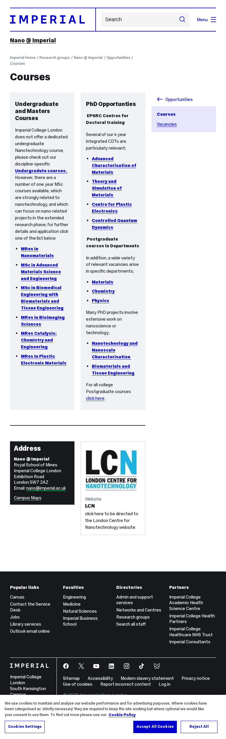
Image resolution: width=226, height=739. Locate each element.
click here (95, 398)
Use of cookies (77, 684)
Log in (164, 684)
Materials (102, 282)
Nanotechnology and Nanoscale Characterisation (115, 349)
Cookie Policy (122, 715)
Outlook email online (30, 631)
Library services (25, 624)
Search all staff (131, 624)
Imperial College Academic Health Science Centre (186, 603)
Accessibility (100, 678)
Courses (17, 63)
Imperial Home (23, 57)
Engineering (74, 597)
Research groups (54, 57)
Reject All (199, 726)
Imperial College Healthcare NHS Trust (191, 631)
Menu (202, 19)
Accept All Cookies (155, 726)
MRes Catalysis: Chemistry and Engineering (39, 339)
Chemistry (103, 291)
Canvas (17, 597)
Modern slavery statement (147, 678)
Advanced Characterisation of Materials (114, 165)
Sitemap (71, 678)
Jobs (15, 617)
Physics (100, 300)
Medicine (72, 604)
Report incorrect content (125, 684)
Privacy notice (196, 678)
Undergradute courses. (41, 170)
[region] (113, 717)
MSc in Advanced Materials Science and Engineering (41, 271)
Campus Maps (27, 498)
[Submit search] (182, 19)
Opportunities (118, 57)
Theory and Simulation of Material (107, 188)
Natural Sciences (80, 611)
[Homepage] (53, 19)
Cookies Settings (24, 726)
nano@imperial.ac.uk (46, 488)
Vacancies (167, 124)
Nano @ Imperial (33, 40)
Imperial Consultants (189, 641)
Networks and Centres (138, 610)
